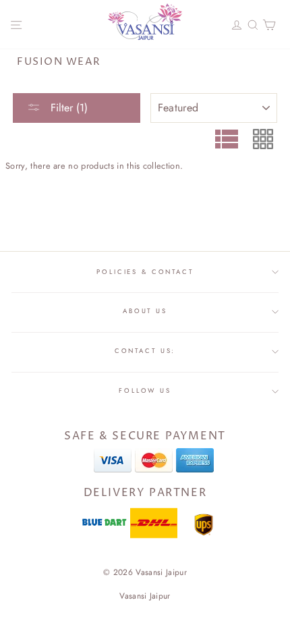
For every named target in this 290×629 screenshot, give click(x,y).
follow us (145, 390)
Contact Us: (145, 351)
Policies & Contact (145, 272)
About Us (145, 311)
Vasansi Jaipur (144, 596)
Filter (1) (67, 107)
